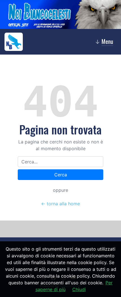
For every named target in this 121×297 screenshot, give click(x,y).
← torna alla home (60, 203)
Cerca (60, 174)
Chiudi (79, 289)
